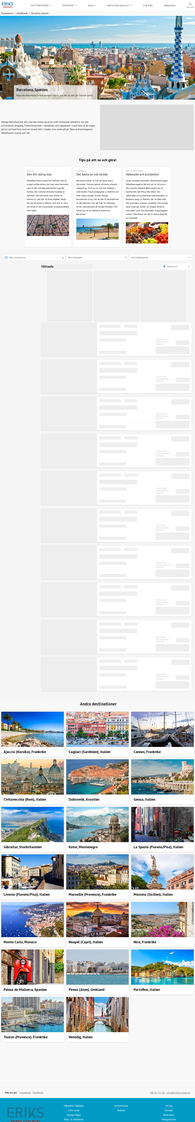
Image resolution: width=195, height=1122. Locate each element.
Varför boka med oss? (118, 5)
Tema (90, 5)
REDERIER (68, 5)
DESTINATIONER (40, 5)
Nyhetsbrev (170, 5)
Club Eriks (148, 5)
